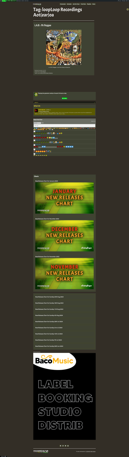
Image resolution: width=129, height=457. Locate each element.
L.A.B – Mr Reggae (43, 25)
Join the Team (76, 4)
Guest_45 (38, 131)
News (93, 4)
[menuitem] (1, 1)
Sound (92, 121)
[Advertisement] (63, 84)
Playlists (89, 4)
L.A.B (39, 73)
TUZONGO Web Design (90, 451)
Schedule (69, 4)
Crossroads (63, 4)
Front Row (83, 4)
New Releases (43, 71)
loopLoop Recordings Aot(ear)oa (46, 73)
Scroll (94, 121)
